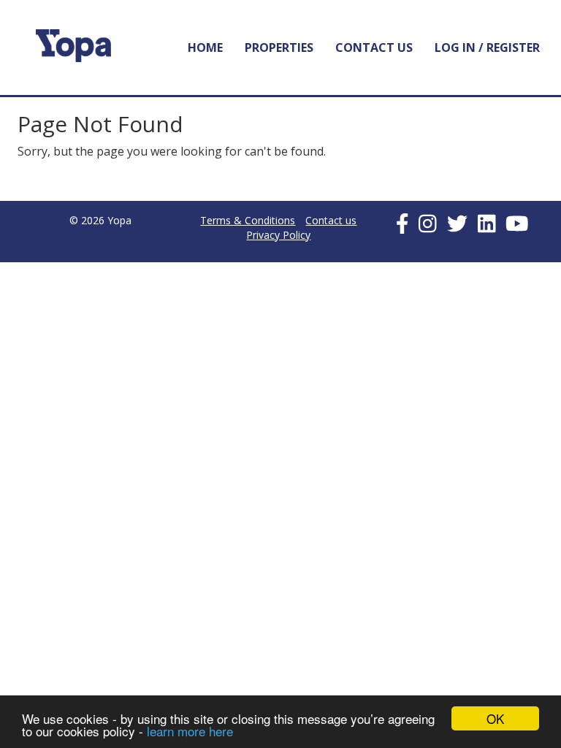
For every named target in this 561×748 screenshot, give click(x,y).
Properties (279, 47)
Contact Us (374, 47)
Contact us (330, 220)
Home (205, 47)
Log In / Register (487, 47)
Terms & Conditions (247, 220)
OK (495, 718)
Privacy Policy (278, 235)
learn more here (190, 731)
